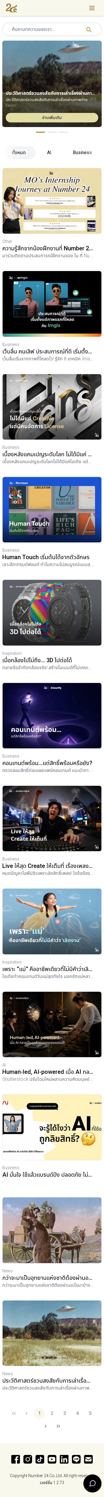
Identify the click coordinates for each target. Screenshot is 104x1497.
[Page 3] (63, 132)
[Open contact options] (92, 1483)
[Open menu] (92, 8)
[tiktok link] (40, 1459)
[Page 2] (52, 132)
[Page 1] (40, 132)
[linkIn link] (64, 1459)
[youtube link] (52, 1459)
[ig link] (27, 1459)
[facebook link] (15, 1459)
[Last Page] (58, 1426)
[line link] (76, 1459)
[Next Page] (45, 1426)
